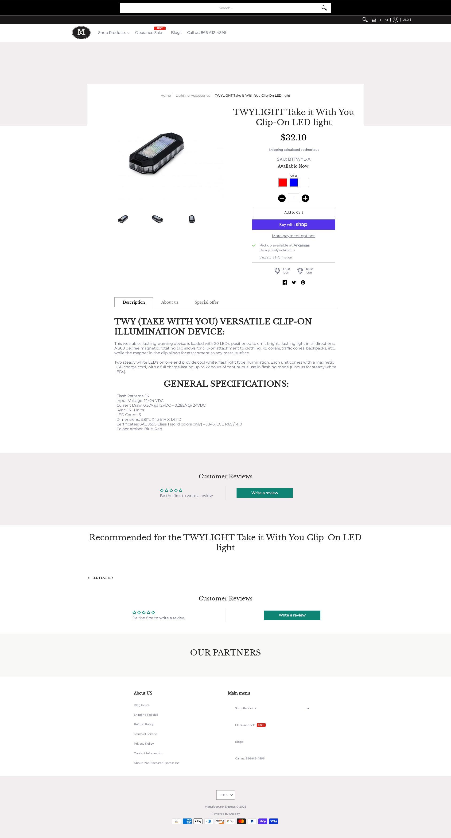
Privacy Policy (144, 743)
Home (166, 95)
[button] (380, 20)
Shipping (276, 149)
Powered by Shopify (225, 813)
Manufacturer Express (220, 806)
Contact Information (148, 753)
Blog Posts (141, 705)
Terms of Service (145, 734)
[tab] (133, 302)
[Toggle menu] (309, 708)
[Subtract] (282, 198)
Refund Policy (144, 724)
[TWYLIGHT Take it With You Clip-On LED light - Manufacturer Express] (123, 219)
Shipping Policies (146, 714)
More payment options (293, 236)
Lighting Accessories (193, 95)
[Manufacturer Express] (81, 33)
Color (293, 175)
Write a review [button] (264, 493)
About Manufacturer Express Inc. (157, 763)
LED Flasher (103, 578)
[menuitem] (365, 20)
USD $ (407, 19)
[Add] (305, 198)
